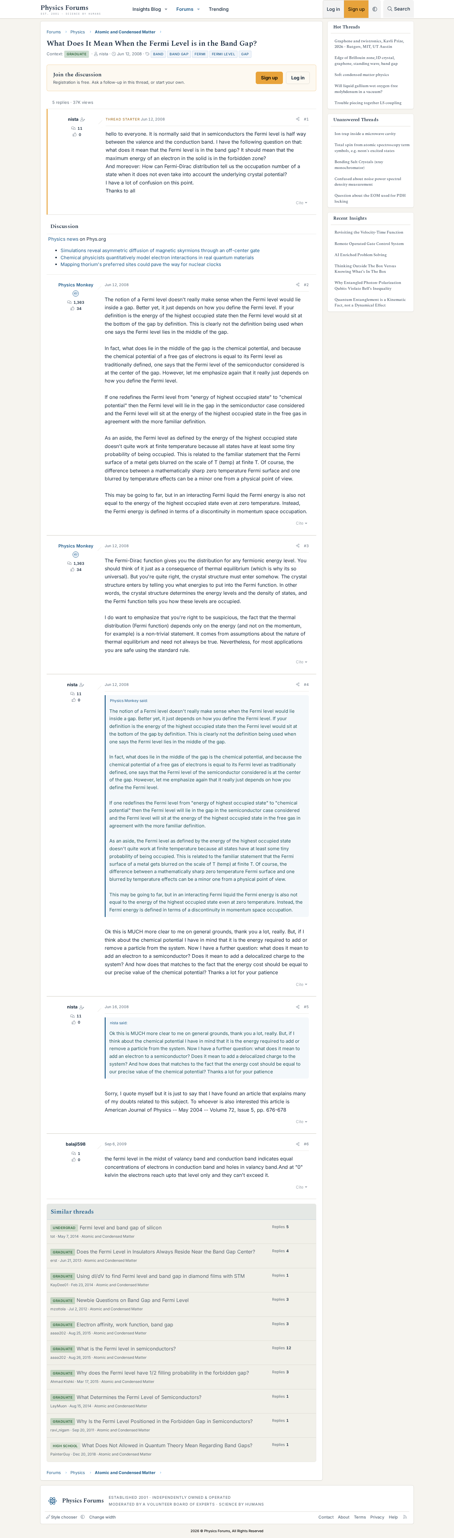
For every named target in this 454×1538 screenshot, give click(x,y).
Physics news (63, 239)
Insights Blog (146, 9)
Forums (184, 9)
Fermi (200, 54)
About (343, 1517)
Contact (326, 1517)
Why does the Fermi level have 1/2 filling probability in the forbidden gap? (163, 1373)
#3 (306, 545)
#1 (306, 119)
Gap (245, 54)
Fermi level (223, 54)
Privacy (377, 1517)
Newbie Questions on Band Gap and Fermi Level (133, 1300)
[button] (166, 9)
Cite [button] (300, 202)
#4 (306, 684)
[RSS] (405, 1517)
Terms (360, 1517)
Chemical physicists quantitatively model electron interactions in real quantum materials (157, 257)
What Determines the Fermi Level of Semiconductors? (139, 1397)
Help (393, 1517)
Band (158, 54)
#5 (306, 1006)
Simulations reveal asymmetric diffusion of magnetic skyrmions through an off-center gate (160, 250)
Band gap (179, 54)
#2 (306, 284)
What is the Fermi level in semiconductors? (126, 1349)
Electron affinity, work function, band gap (125, 1324)
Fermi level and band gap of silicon (121, 1227)
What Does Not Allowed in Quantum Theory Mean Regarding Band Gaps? (167, 1445)
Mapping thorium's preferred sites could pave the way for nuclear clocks (141, 264)
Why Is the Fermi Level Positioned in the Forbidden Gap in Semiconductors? (165, 1421)
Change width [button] (102, 1517)
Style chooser (64, 1517)
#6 (306, 1144)
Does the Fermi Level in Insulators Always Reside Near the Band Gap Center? (166, 1252)
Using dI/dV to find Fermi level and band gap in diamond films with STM (161, 1276)
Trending (219, 9)
